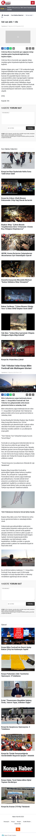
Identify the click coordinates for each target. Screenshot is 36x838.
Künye (13, 821)
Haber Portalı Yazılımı (10, 835)
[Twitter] (5, 48)
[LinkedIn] (8, 48)
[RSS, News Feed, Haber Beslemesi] (18, 829)
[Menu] (32, 2)
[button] (27, 48)
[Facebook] (2, 48)
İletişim (19, 821)
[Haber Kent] (6, 2)
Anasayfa (6, 821)
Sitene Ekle (18, 824)
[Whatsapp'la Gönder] (10, 48)
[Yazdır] (13, 48)
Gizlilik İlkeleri (27, 821)
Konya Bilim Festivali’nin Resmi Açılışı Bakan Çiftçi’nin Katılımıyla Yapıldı (20, 9)
